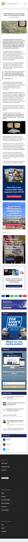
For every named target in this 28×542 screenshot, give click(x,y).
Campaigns (3, 531)
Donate (3, 528)
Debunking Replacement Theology (18, 424)
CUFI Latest (3, 506)
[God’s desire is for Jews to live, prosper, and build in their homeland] (4, 409)
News (17, 17)
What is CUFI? (4, 463)
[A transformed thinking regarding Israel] (4, 429)
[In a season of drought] (4, 416)
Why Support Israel (5, 466)
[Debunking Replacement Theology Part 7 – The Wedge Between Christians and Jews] (4, 421)
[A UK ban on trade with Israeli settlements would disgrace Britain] (4, 403)
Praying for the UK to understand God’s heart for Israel (15, 397)
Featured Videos (5, 510)
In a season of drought (11, 415)
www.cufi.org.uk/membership (14, 286)
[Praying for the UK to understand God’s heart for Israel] (4, 397)
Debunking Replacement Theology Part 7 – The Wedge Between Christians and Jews (16, 421)
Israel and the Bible (5, 499)
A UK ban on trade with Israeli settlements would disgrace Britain (16, 403)
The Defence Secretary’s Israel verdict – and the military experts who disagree (14, 243)
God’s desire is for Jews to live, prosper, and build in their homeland (15, 409)
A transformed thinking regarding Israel (15, 428)
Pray (2, 524)
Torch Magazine (10, 425)
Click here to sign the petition (14, 224)
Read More (10, 259)
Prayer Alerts (14, 416)
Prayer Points (14, 399)
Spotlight (3, 496)
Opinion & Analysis (5, 503)
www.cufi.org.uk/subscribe (14, 196)
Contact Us (3, 470)
